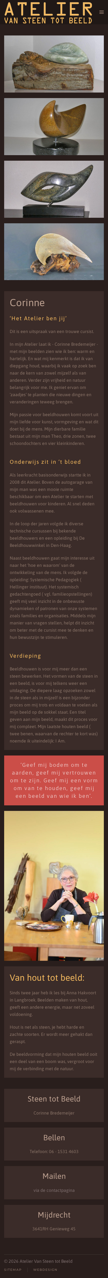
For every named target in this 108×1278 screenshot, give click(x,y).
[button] (101, 12)
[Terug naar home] (51, 12)
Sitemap (13, 1270)
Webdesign (45, 1270)
